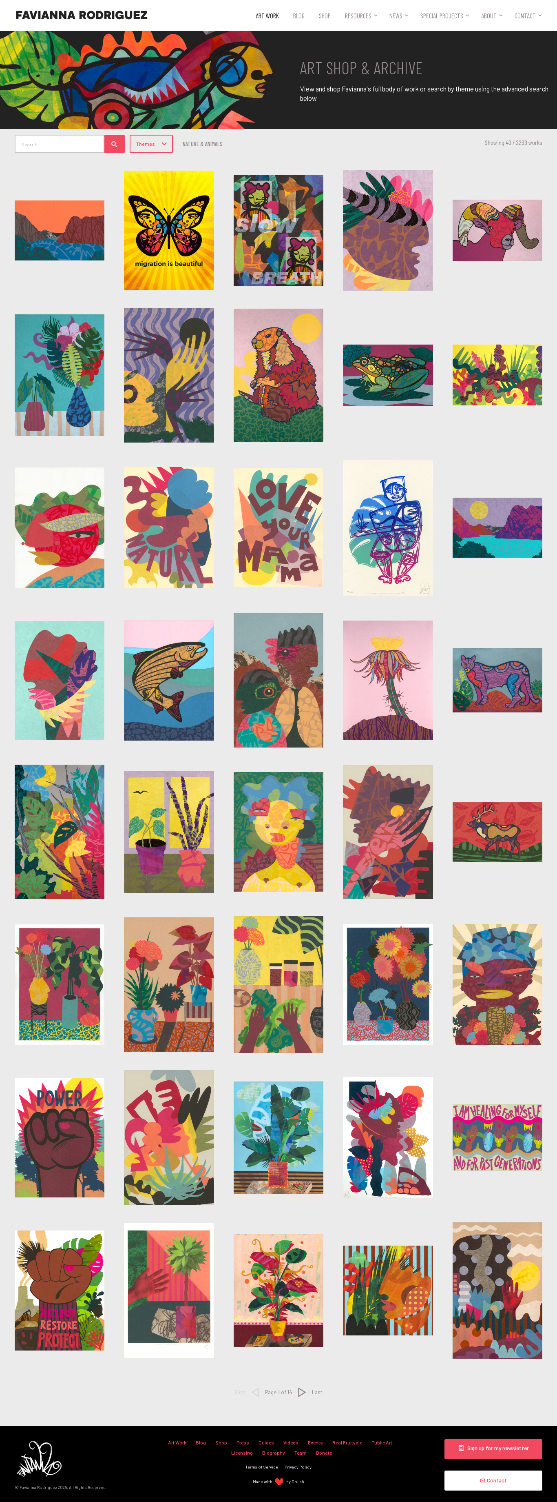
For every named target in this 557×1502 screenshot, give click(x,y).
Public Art (381, 1442)
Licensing (242, 1452)
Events (315, 1442)
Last (317, 1392)
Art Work (267, 15)
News (395, 15)
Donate (324, 1452)
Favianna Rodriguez (81, 15)
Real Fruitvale (347, 1442)
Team (300, 1452)
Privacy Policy (298, 1466)
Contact (525, 15)
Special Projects (441, 15)
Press (243, 1442)
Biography (273, 1452)
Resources (358, 15)
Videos (290, 1442)
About (489, 15)
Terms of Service (261, 1466)
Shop (325, 15)
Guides (266, 1442)
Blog (299, 15)
